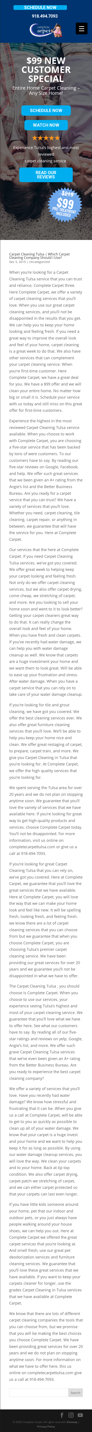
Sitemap (72, 1422)
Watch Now (46, 125)
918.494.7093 (45, 16)
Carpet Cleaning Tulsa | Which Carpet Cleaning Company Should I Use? (39, 256)
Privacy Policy (46, 1426)
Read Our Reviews (46, 175)
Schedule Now (40, 7)
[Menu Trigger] (82, 28)
